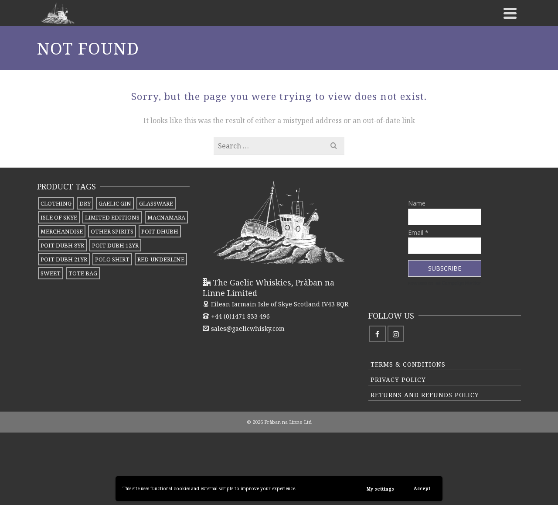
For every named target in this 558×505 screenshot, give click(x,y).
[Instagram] (396, 334)
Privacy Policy (398, 379)
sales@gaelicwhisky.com (248, 328)
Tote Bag (82, 273)
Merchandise (62, 231)
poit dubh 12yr (115, 245)
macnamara (166, 217)
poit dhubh (159, 231)
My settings (380, 489)
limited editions (112, 217)
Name (416, 203)
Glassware (156, 203)
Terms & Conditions (408, 364)
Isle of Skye (59, 217)
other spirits (112, 231)
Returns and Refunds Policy (425, 395)
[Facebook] (377, 334)
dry (85, 203)
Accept (422, 488)
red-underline (160, 259)
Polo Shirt (112, 259)
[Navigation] (510, 13)
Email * (418, 232)
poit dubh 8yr (62, 245)
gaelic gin (115, 203)
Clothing (56, 203)
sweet (51, 273)
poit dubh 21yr (64, 259)
